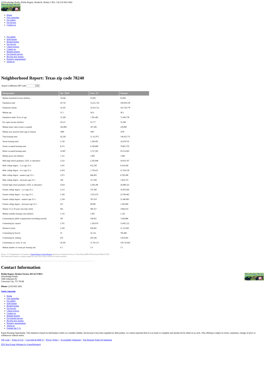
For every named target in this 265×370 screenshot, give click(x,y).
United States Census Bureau (41, 254)
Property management (16, 59)
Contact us (11, 313)
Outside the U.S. (14, 328)
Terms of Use (17, 340)
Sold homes (12, 303)
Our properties (13, 298)
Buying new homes (15, 56)
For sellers (11, 301)
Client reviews (13, 311)
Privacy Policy (52, 340)
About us (11, 61)
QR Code (5, 340)
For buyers (11, 308)
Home (9, 296)
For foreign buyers (15, 54)
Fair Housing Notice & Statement (97, 340)
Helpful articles (13, 316)
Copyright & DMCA (34, 340)
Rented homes (13, 306)
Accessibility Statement (70, 340)
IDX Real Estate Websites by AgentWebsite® (21, 344)
